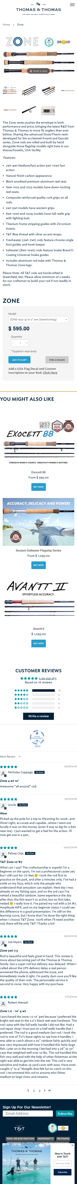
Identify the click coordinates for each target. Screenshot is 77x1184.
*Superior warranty (24, 351)
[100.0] (37, 737)
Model (12, 313)
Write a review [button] (38, 716)
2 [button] (34, 1090)
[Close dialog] (72, 1145)
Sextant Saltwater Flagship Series (38, 550)
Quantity (16, 336)
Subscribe (65, 1113)
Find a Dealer (57, 360)
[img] (8, 767)
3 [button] (39, 1090)
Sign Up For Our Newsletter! (27, 1107)
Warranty (46, 1139)
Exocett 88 (38, 472)
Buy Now (38, 487)
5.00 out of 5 (48, 678)
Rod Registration (20, 1139)
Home (6, 24)
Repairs (63, 1139)
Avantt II (38, 629)
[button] (22, 690)
